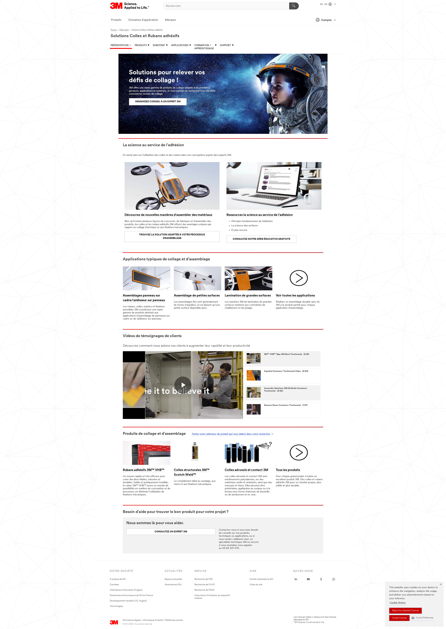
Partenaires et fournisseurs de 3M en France (131, 595)
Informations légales (131, 620)
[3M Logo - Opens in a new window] (130, 5)
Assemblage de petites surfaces (197, 295)
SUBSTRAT (159, 45)
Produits (116, 20)
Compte (326, 20)
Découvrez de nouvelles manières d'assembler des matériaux (168, 215)
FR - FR (324, 4)
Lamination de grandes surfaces (248, 295)
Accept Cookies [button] (399, 618)
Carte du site (256, 584)
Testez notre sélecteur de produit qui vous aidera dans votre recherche (231, 434)
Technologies (116, 606)
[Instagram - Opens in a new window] (333, 579)
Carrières (114, 584)
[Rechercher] (294, 5)
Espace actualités (173, 579)
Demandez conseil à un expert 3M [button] (157, 101)
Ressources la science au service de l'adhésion (259, 215)
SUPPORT (225, 45)
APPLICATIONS (179, 45)
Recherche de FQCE (204, 590)
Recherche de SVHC (204, 584)
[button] (422, 618)
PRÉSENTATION (120, 45)
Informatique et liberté (153, 620)
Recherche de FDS (203, 579)
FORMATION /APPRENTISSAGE (204, 47)
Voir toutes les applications (295, 295)
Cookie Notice (398, 602)
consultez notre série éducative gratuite (261, 239)
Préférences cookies (174, 620)
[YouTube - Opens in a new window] (308, 579)
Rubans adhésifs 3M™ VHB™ (143, 470)
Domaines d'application (143, 20)
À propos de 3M (118, 579)
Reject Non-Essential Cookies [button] (405, 611)
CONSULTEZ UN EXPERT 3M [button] (171, 531)
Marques (170, 20)
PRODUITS (141, 45)
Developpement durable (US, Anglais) (128, 601)
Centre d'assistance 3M (261, 579)
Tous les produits (288, 470)
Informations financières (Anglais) (126, 590)
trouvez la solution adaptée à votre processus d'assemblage (172, 236)
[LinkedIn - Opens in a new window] (295, 579)
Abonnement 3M (173, 584)
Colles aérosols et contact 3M (246, 470)
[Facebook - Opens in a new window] (321, 579)
